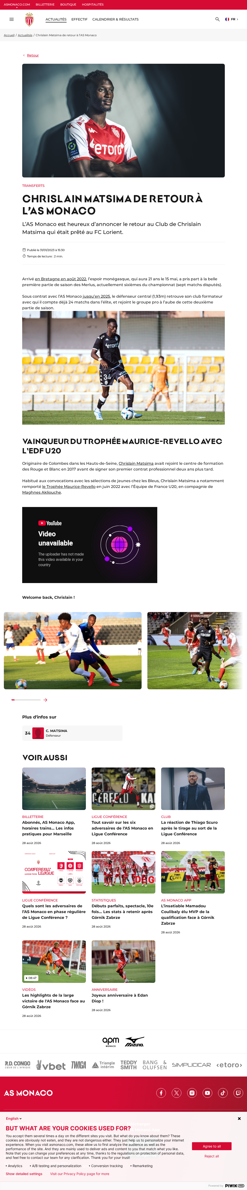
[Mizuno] (134, 1041)
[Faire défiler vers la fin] (45, 700)
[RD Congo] (17, 1065)
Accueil (9, 35)
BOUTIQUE (68, 4)
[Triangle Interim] (103, 1065)
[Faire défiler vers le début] (7, 700)
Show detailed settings (24, 1174)
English (12, 1118)
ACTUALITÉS (56, 19)
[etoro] (229, 1065)
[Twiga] (78, 1065)
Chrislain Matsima (136, 463)
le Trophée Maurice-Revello (69, 486)
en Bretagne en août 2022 (60, 279)
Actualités (25, 35)
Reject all (212, 1156)
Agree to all (212, 1146)
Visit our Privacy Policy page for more (79, 1174)
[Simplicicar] (191, 1065)
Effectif (79, 19)
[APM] (111, 1041)
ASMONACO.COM (17, 4)
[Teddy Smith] (129, 1065)
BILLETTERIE (45, 4)
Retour (33, 55)
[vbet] (50, 1065)
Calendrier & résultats (115, 19)
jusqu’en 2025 (96, 296)
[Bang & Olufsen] (154, 1065)
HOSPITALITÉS (92, 4)
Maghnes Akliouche (41, 492)
